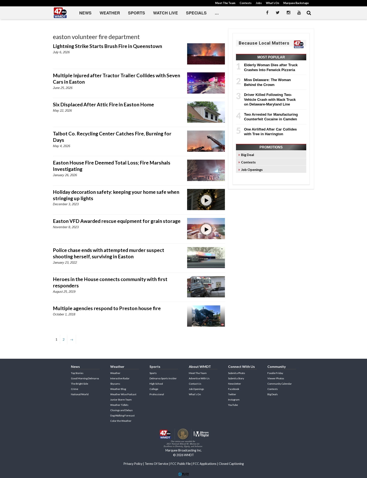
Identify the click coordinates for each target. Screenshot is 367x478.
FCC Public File (181, 463)
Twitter (232, 394)
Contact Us (195, 383)
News (85, 13)
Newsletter (234, 383)
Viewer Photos (275, 378)
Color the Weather (120, 420)
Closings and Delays (121, 410)
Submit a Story (236, 378)
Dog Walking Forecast (122, 415)
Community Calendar (279, 383)
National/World (80, 394)
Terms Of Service (156, 463)
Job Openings (252, 169)
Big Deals (272, 394)
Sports (136, 13)
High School (156, 383)
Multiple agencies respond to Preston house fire (107, 308)
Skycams (115, 383)
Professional (157, 394)
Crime (74, 389)
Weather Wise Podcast (123, 394)
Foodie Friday (275, 373)
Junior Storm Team (121, 399)
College (154, 389)
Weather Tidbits (119, 404)
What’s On (272, 3)
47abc (60, 12)
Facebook (233, 389)
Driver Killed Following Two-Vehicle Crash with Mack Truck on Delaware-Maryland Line (270, 99)
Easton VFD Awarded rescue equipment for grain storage (117, 221)
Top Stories (77, 373)
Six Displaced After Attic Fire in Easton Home (103, 104)
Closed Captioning (231, 463)
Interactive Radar (120, 378)
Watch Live (165, 13)
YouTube (233, 404)
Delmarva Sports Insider (163, 378)
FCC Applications (204, 463)
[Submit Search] (308, 12)
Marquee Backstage (296, 3)
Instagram (234, 399)
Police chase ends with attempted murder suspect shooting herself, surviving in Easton (108, 253)
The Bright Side (79, 383)
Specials (196, 13)
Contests (245, 3)
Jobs (259, 3)
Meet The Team (225, 3)
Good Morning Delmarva (85, 378)
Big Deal (247, 155)
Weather (110, 13)
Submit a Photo (236, 373)
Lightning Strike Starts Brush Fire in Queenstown (107, 46)
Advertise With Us (199, 378)
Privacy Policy (132, 463)
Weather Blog (118, 389)
